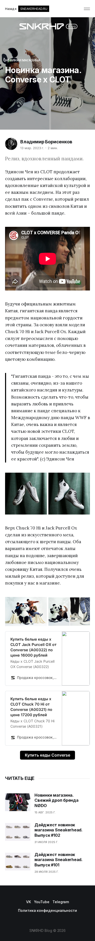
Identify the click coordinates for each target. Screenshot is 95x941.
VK (28, 902)
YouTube (41, 902)
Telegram (60, 902)
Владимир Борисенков (46, 141)
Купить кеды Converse (47, 755)
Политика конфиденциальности (47, 910)
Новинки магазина (22, 60)
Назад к (26, 9)
